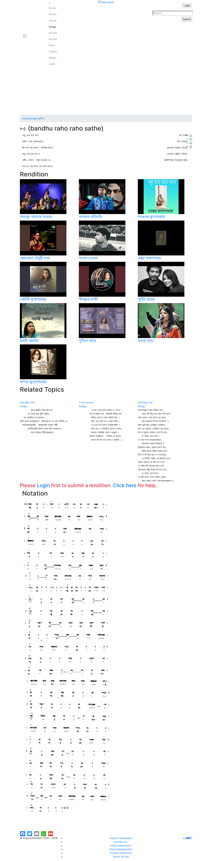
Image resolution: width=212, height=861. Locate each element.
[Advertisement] (106, 91)
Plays (52, 45)
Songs (52, 26)
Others (52, 57)
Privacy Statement (121, 852)
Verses (52, 20)
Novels (53, 32)
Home (52, 8)
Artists (52, 14)
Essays (53, 51)
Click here (124, 485)
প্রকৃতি (39, 118)
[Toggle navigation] (24, 34)
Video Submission (120, 845)
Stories (53, 39)
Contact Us (120, 841)
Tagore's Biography (120, 838)
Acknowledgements (120, 849)
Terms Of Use (121, 856)
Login (52, 63)
